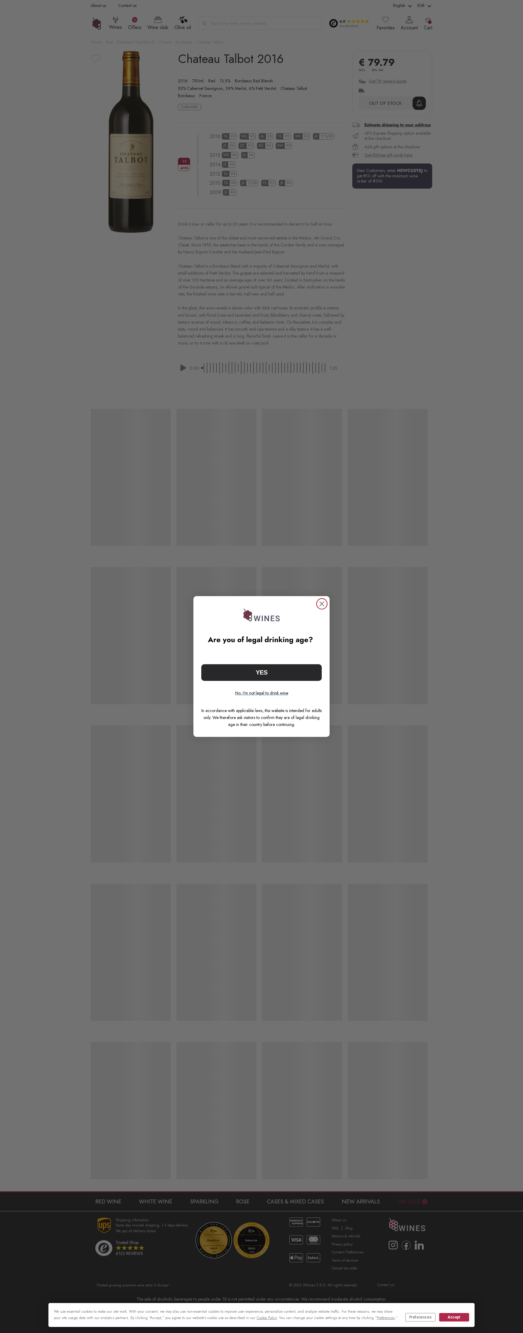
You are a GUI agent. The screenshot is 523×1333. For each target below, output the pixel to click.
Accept (454, 1317)
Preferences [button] (386, 1318)
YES (262, 672)
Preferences (420, 1317)
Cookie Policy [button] (267, 1318)
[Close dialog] (322, 604)
